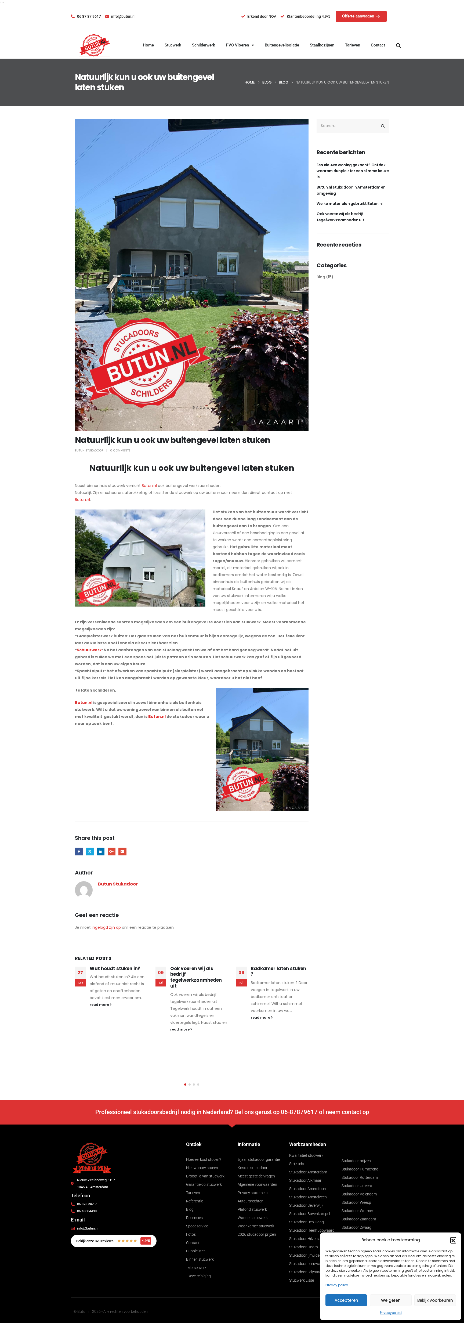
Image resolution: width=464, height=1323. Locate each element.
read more (100, 1029)
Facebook (79, 851)
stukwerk (300, 989)
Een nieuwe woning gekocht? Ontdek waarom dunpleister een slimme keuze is (353, 171)
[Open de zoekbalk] (398, 45)
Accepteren (346, 1300)
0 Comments (120, 450)
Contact (378, 45)
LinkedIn (100, 851)
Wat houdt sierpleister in (277, 971)
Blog (321, 277)
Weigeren (391, 1300)
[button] (453, 1240)
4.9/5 (146, 1241)
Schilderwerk (203, 45)
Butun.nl (149, 485)
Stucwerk (173, 45)
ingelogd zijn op (106, 927)
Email (122, 851)
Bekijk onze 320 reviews (95, 1241)
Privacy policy (336, 1285)
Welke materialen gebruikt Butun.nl (350, 203)
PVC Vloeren (237, 45)
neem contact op (347, 1112)
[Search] (383, 126)
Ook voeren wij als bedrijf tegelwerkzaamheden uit (115, 977)
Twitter (90, 851)
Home (148, 45)
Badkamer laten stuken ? (198, 971)
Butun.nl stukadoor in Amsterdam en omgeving (351, 190)
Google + (111, 851)
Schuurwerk (89, 650)
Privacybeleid (391, 1312)
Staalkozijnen (322, 45)
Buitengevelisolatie (282, 45)
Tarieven (352, 45)
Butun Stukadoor (89, 450)
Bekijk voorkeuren (435, 1300)
